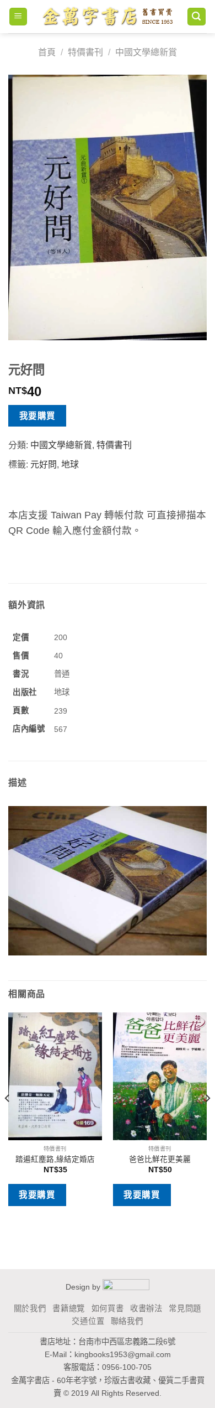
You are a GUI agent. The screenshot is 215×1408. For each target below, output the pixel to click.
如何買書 (108, 1308)
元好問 (43, 464)
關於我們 (30, 1308)
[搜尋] (196, 17)
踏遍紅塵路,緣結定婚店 (55, 1159)
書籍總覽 (68, 1308)
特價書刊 (85, 52)
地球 (70, 464)
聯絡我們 (127, 1321)
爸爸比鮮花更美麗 (160, 1159)
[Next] (207, 1120)
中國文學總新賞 (146, 52)
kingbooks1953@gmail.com (122, 1354)
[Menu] (18, 17)
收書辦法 (146, 1308)
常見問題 (185, 1308)
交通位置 (88, 1321)
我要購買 (37, 415)
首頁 (47, 52)
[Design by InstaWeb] (126, 1286)
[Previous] (7, 1120)
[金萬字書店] (107, 17)
